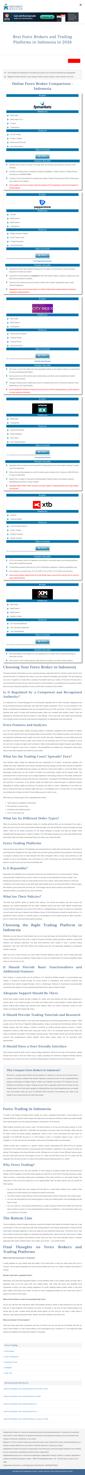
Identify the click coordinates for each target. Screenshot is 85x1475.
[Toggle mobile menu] (81, 5)
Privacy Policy (68, 1471)
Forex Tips (8, 1373)
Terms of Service (55, 1471)
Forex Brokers (9, 1351)
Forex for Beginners (11, 1357)
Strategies (8, 1368)
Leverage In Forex (10, 1362)
